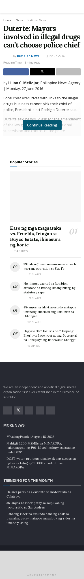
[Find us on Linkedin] (50, 410)
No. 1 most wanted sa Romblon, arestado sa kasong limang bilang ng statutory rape (49, 288)
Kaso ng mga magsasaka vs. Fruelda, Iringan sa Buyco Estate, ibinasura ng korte (35, 236)
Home (7, 20)
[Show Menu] (5, 6)
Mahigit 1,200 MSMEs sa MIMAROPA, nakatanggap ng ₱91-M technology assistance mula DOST (40, 447)
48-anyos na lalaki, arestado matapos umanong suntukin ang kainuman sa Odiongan (50, 311)
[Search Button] (79, 6)
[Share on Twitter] (42, 71)
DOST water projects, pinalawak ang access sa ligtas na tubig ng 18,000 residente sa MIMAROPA (41, 463)
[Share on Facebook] (16, 71)
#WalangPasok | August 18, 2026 (30, 437)
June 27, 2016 (56, 56)
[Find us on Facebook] (7, 410)
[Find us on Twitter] (18, 410)
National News (37, 20)
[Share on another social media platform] (68, 71)
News (19, 20)
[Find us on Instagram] (29, 410)
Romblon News (28, 56)
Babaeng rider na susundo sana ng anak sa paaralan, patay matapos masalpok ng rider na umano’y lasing (40, 518)
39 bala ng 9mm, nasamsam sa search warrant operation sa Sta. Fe (50, 266)
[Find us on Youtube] (40, 410)
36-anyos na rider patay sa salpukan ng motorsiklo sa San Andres (35, 505)
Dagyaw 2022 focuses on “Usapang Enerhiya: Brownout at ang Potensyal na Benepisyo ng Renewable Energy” (50, 335)
